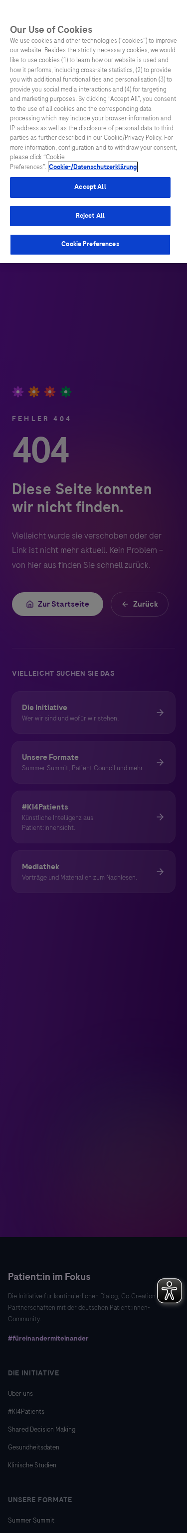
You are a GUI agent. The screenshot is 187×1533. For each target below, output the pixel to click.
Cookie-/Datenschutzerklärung (93, 167)
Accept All (90, 186)
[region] (93, 131)
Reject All (90, 215)
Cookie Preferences (90, 244)
